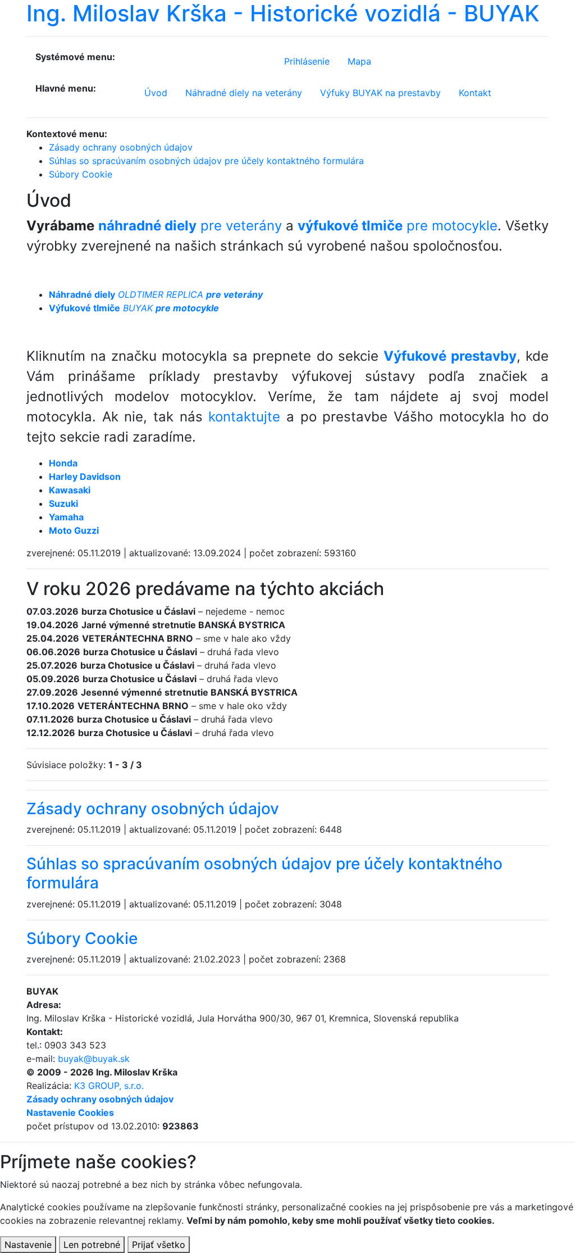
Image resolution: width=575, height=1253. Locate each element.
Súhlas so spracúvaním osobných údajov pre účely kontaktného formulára (264, 873)
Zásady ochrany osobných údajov (152, 808)
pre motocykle (398, 225)
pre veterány (190, 225)
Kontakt (475, 92)
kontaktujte (244, 416)
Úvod (155, 92)
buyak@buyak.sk (94, 1058)
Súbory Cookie (82, 938)
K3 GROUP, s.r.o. (109, 1085)
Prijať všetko (158, 1244)
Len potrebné (91, 1244)
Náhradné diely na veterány (243, 92)
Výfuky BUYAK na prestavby (380, 92)
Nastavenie (28, 1244)
